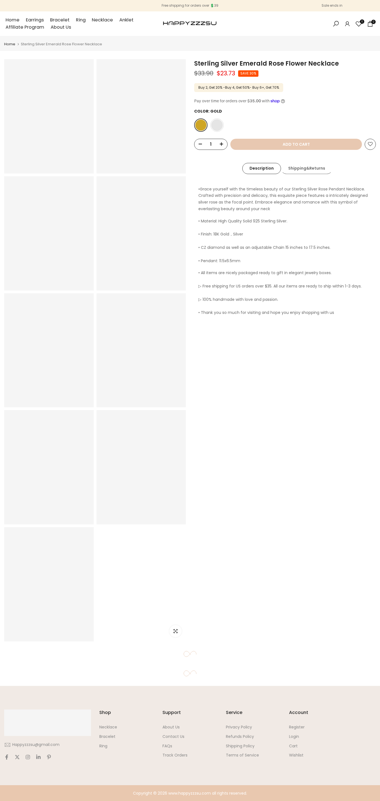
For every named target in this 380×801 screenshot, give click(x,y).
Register (297, 727)
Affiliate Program (25, 27)
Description (262, 168)
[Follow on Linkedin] (38, 757)
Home (12, 20)
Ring (81, 20)
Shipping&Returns (306, 168)
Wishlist (296, 755)
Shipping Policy (240, 746)
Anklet (126, 20)
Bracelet (60, 20)
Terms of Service (242, 755)
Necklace (102, 20)
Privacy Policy (239, 727)
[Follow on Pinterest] (48, 757)
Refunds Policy (240, 736)
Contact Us (173, 736)
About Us (61, 27)
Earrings (35, 20)
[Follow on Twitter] (17, 757)
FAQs (167, 746)
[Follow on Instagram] (27, 757)
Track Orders (174, 755)
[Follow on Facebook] (6, 757)
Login (294, 736)
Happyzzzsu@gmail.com (36, 744)
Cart (293, 746)
